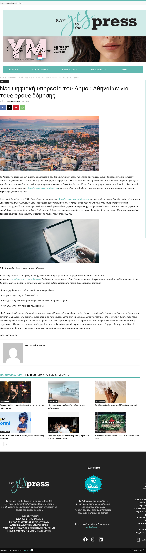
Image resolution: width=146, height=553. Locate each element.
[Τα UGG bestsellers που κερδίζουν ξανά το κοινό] (117, 392)
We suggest (97, 69)
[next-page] (6, 444)
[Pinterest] (16, 107)
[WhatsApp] (22, 107)
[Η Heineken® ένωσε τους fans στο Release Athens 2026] (117, 422)
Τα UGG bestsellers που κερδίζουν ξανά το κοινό (116, 405)
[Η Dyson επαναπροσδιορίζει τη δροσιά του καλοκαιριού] (70, 392)
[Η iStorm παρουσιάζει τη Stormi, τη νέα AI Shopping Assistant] (22, 422)
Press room (68, 69)
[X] (9, 107)
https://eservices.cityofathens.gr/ (42, 188)
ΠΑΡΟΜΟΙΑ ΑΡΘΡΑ (11, 374)
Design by (27, 550)
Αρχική (3, 77)
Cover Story (39, 69)
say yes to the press (12, 101)
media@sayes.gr (93, 527)
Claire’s (12, 69)
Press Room (13, 77)
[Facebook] (3, 107)
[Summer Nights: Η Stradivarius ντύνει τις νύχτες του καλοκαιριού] (22, 392)
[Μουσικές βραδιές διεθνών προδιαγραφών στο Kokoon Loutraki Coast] (70, 422)
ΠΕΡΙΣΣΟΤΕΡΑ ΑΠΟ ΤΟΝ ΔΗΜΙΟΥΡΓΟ (47, 374)
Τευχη (123, 69)
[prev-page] (2, 444)
